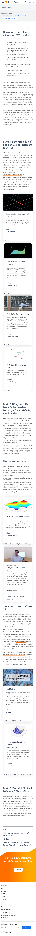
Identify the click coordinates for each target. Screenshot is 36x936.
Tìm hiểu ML (21, 27)
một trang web (21, 641)
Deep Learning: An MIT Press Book (14, 632)
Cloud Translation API (20, 15)
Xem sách (9, 712)
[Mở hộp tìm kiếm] (25, 2)
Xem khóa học (12, 336)
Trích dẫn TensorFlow (7, 918)
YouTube (3, 899)
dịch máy (26, 806)
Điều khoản (4, 924)
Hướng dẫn (29, 27)
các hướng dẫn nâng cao (22, 799)
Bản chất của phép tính (10, 177)
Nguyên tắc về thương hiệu (8, 915)
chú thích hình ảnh (9, 808)
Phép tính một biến (9, 189)
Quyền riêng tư (13, 924)
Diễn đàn (3, 891)
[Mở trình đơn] (3, 2)
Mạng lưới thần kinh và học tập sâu (14, 654)
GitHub (3, 894)
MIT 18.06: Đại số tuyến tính (18, 314)
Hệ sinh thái (6, 7)
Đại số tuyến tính (20, 187)
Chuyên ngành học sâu (16, 568)
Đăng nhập (31, 2)
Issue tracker (4, 907)
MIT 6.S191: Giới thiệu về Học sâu (17, 518)
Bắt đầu (18, 870)
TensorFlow (6, 27)
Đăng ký (26, 928)
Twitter (3, 896)
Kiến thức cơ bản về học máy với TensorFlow (17, 51)
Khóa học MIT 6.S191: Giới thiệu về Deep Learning (16, 467)
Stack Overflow (5, 912)
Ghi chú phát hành (6, 909)
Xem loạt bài (10, 232)
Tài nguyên (13, 27)
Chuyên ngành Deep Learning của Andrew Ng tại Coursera (17, 479)
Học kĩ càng (10, 689)
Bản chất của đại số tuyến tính (12, 175)
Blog (2, 888)
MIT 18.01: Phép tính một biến (16, 366)
